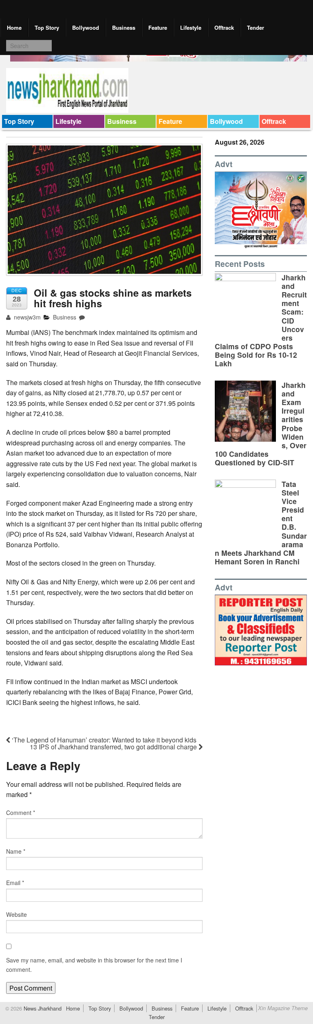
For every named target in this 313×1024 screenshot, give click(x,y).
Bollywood (85, 27)
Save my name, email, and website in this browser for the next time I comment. (94, 964)
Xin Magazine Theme (283, 1008)
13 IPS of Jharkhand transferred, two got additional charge (114, 746)
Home (14, 27)
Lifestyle (190, 27)
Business (123, 27)
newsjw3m (26, 317)
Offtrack (224, 27)
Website (16, 914)
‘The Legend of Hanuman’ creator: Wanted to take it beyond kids (103, 739)
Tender (255, 27)
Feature (157, 27)
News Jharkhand (42, 1008)
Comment (20, 812)
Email (15, 883)
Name (15, 851)
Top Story (47, 27)
